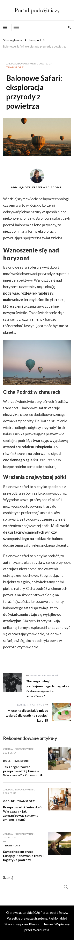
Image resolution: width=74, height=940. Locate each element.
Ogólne (9, 801)
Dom (6, 760)
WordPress (41, 930)
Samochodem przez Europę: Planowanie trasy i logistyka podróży (23, 856)
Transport (15, 67)
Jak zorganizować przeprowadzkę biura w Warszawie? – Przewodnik (23, 771)
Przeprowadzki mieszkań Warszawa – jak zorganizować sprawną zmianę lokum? (22, 813)
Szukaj (8, 877)
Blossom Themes (41, 924)
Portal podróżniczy (37, 10)
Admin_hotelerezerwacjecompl (37, 187)
